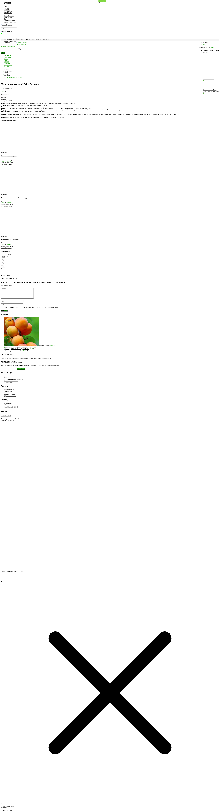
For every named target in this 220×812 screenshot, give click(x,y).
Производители (8, 382)
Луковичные (8, 71)
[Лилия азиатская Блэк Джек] (18, 234)
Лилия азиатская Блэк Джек (9, 239)
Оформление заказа (10, 22)
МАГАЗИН (7, 3)
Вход (5, 19)
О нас (5, 376)
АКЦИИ (6, 8)
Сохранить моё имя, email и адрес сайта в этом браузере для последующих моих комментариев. (31, 307)
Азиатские (7, 75)
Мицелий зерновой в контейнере (7, 358)
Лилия (6, 74)
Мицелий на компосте (42, 358)
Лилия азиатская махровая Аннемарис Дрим (15, 198)
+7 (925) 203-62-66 (21, 44)
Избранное (7, 42)
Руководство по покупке (11, 406)
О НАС (6, 5)
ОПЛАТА (7, 10)
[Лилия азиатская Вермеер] (18, 151)
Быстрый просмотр (6, 164)
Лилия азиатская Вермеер (9, 156)
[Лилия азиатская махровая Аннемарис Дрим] (18, 193)
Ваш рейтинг (4, 285)
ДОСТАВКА (8, 11)
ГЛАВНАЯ (7, 2)
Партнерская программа (11, 407)
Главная (6, 69)
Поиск (3, 52)
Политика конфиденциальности (13, 379)
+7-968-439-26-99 (6, 416)
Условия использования (11, 381)
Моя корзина (8, 17)
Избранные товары (9, 20)
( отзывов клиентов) (7, 88)
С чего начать (8, 403)
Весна (6, 72)
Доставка (7, 377)
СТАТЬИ (6, 6)
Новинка (49, 358)
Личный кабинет (9, 16)
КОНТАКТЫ (8, 13)
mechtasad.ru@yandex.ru (8, 46)
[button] (207, 47)
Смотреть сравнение (7, 810)
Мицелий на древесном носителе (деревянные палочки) (25, 358)
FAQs (5, 404)
